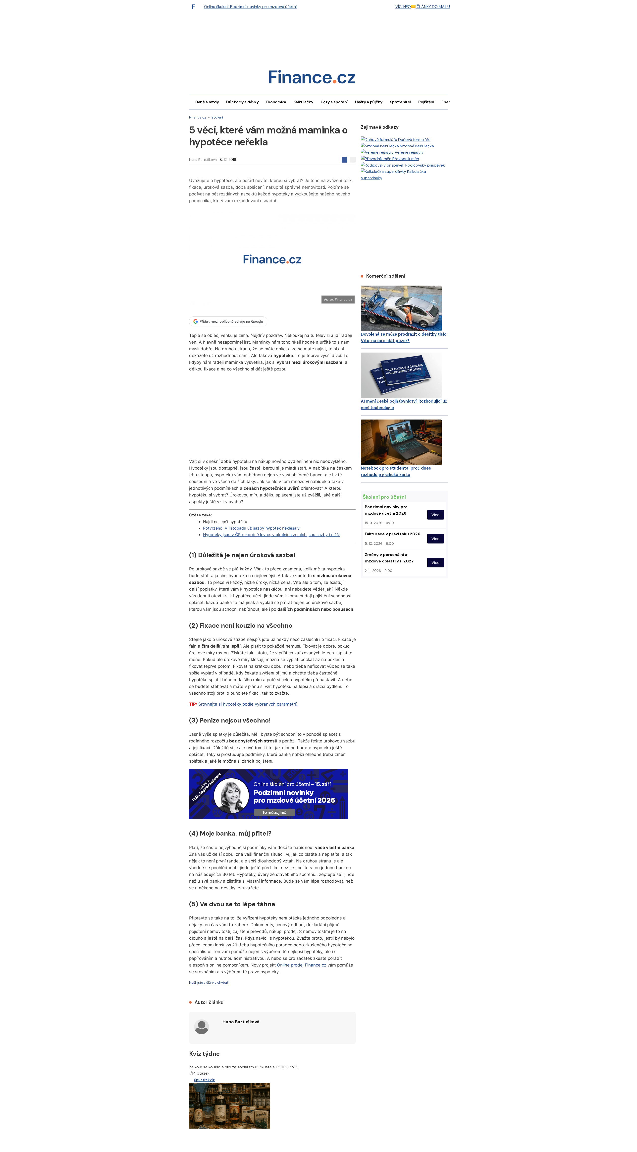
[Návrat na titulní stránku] (312, 78)
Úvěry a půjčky (368, 102)
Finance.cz (197, 117)
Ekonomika (276, 102)
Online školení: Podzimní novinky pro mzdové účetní (250, 6)
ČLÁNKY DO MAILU (433, 6)
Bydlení (217, 117)
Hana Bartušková (203, 159)
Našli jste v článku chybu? (209, 982)
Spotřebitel (400, 102)
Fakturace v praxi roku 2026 (392, 534)
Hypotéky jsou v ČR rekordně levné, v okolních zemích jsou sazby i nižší (271, 534)
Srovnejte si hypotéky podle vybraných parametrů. (248, 704)
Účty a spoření (334, 102)
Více (435, 514)
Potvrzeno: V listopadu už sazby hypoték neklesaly (251, 528)
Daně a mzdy (207, 102)
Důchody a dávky (242, 102)
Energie (448, 102)
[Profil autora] (201, 1026)
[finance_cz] (195, 6)
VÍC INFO (403, 6)
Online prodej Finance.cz (301, 965)
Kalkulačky (303, 102)
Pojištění (426, 102)
